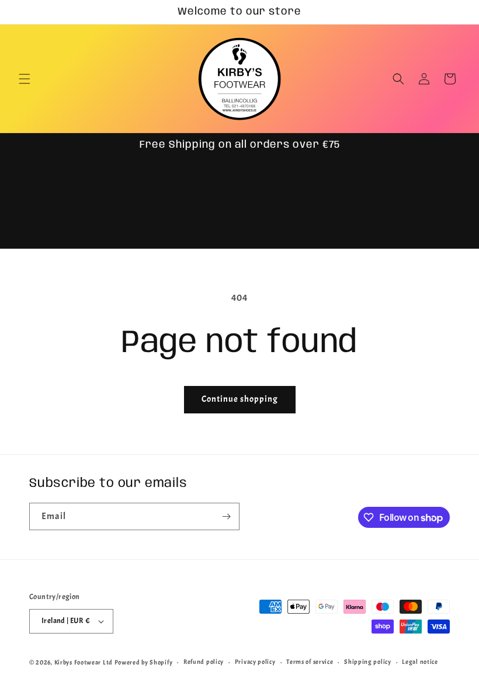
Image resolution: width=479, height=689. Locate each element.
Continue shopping (240, 399)
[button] (24, 79)
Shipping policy (367, 661)
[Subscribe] (226, 516)
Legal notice (420, 661)
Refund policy (203, 661)
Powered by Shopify (143, 662)
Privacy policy (255, 661)
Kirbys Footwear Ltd (83, 662)
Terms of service (309, 661)
